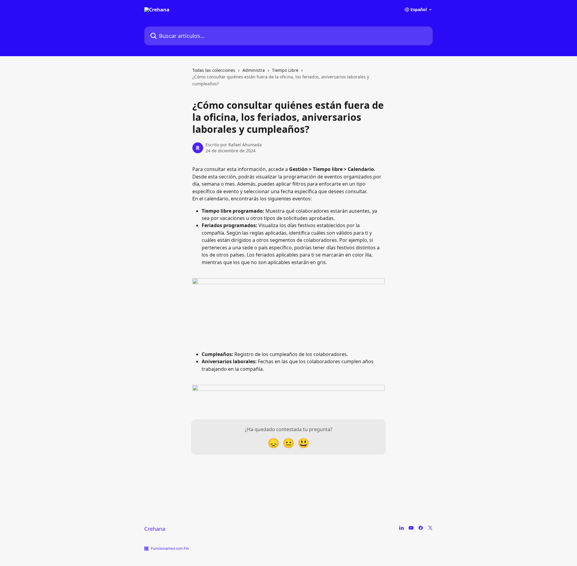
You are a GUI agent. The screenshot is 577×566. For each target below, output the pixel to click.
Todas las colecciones (213, 70)
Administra (254, 70)
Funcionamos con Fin (170, 548)
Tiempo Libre (285, 70)
